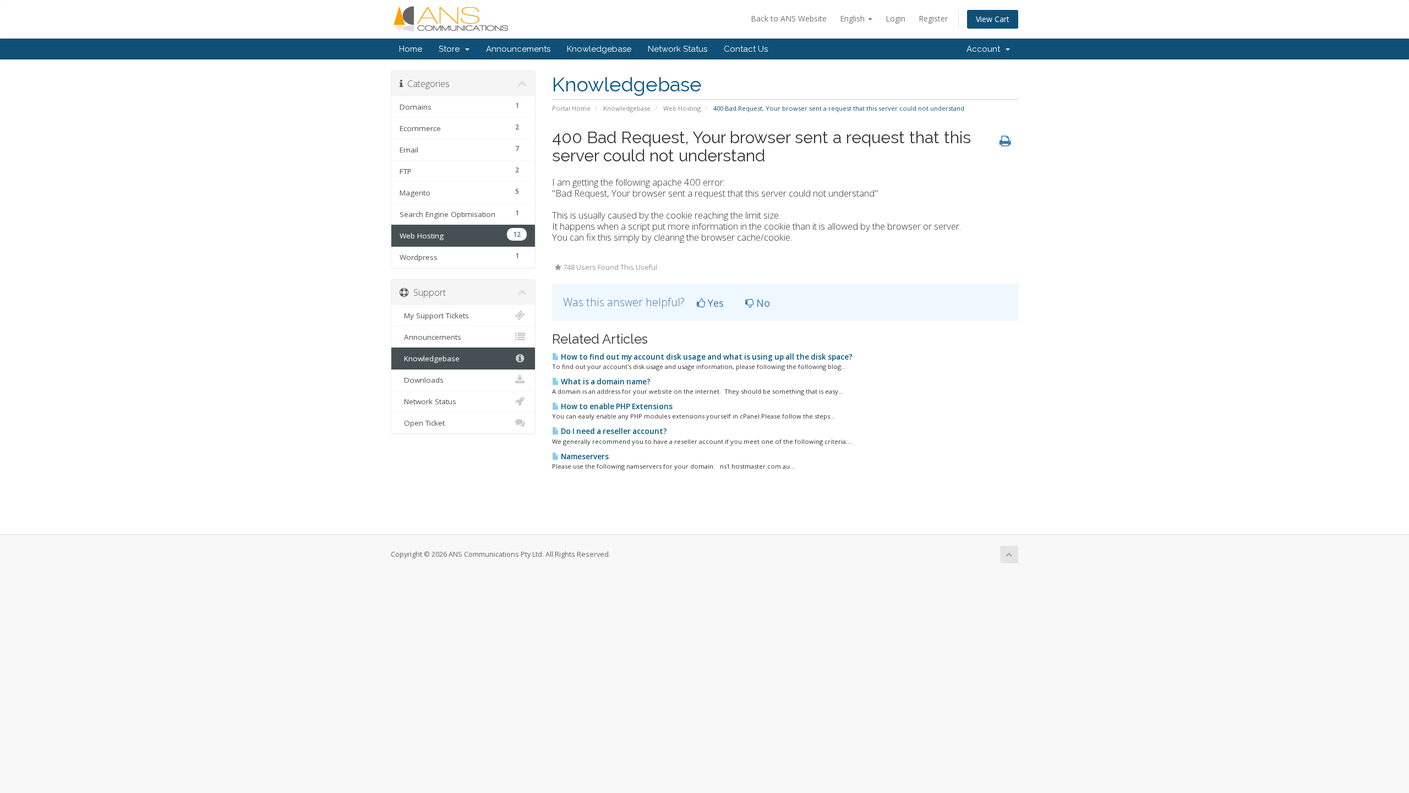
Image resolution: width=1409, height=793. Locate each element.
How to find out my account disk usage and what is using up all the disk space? (706, 357)
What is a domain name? (605, 382)
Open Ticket (422, 423)
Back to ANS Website (789, 18)
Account (985, 49)
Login (895, 18)
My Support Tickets (434, 316)
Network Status (677, 49)
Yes (714, 302)
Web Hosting (682, 108)
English (853, 18)
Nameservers (584, 456)
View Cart (992, 19)
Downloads (422, 380)
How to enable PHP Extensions (616, 406)
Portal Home (571, 108)
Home (410, 49)
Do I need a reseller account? (613, 431)
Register (933, 18)
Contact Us (746, 49)
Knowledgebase (599, 49)
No (761, 302)
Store (451, 49)
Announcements (518, 49)
